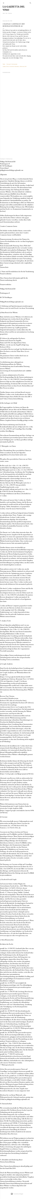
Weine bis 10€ (23, 66)
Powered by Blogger (18, 1193)
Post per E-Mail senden (12, 64)
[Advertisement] (17, 133)
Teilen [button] (4, 64)
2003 (7, 66)
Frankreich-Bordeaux (14, 66)
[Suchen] (30, 2)
